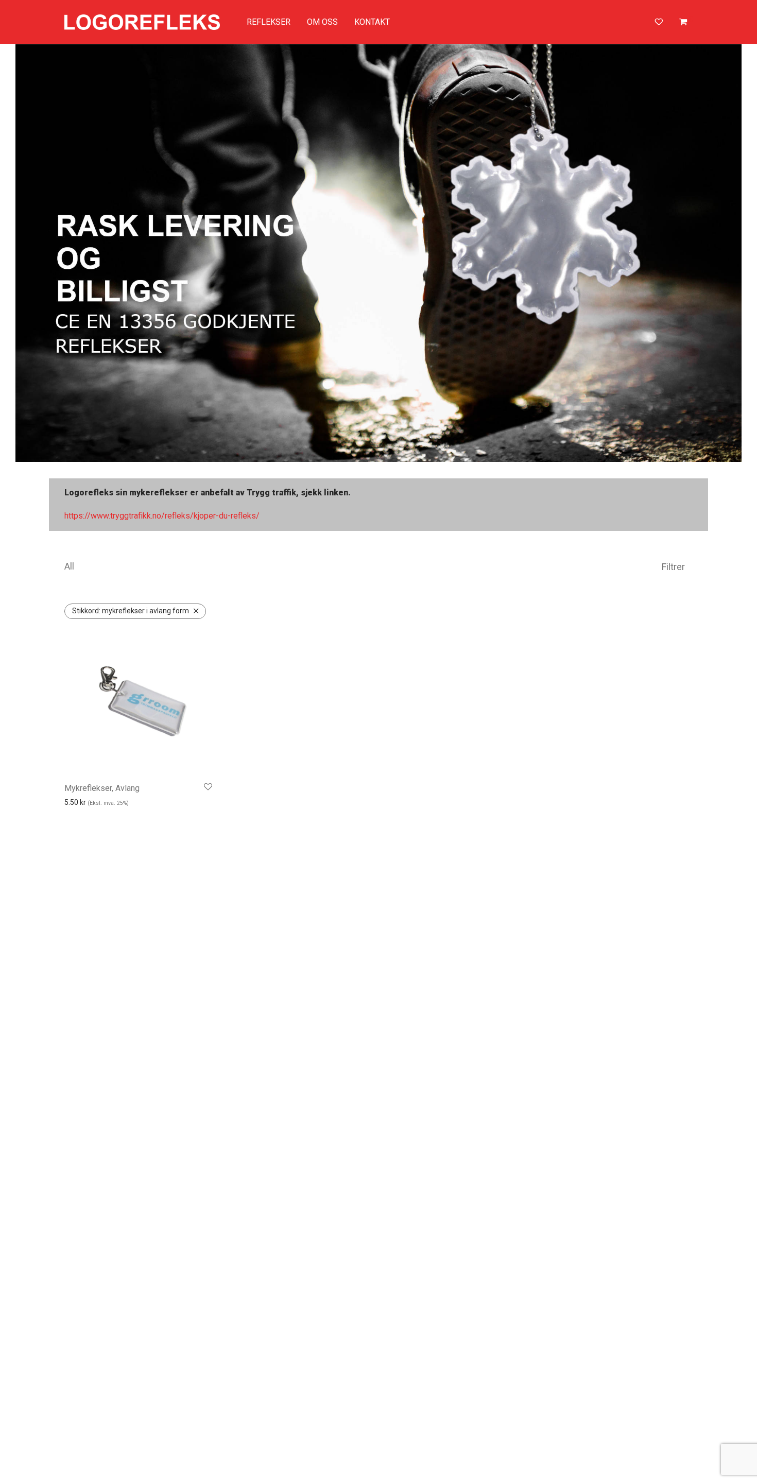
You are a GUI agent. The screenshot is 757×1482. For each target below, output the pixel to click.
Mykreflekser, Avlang (102, 788)
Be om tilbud (98, 819)
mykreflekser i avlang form (130, 611)
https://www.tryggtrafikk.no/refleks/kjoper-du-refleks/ (162, 516)
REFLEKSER (268, 22)
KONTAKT (372, 22)
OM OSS (322, 22)
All (69, 566)
